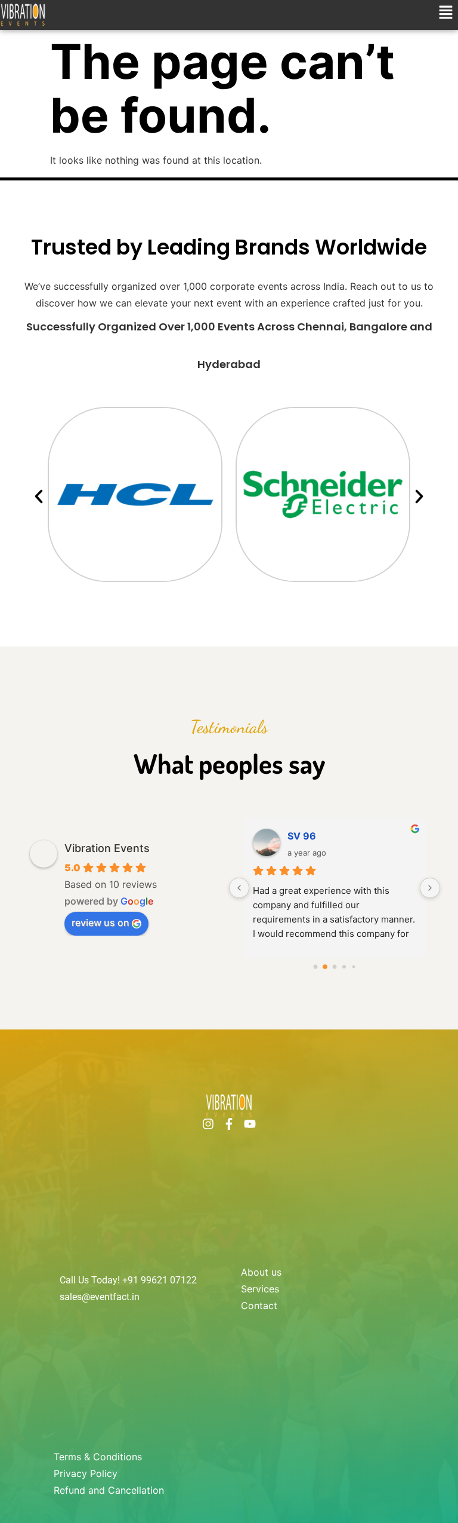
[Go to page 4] (353, 967)
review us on (100, 922)
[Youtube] (250, 1124)
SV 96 (301, 836)
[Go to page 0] (316, 967)
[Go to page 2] (335, 967)
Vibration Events (107, 848)
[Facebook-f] (229, 1124)
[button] (446, 13)
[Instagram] (208, 1124)
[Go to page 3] (344, 967)
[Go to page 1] (325, 966)
